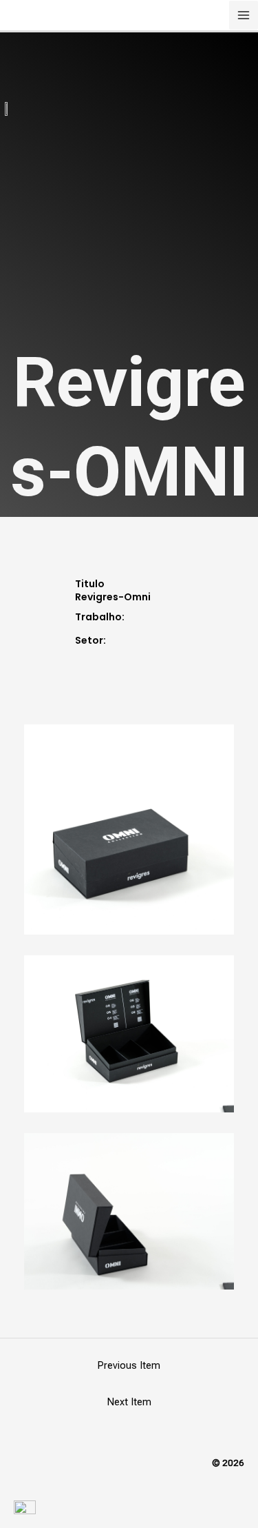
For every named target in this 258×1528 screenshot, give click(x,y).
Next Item (129, 1402)
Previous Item (129, 1365)
